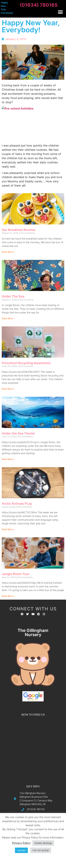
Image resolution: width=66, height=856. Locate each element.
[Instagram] (44, 614)
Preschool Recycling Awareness (26, 363)
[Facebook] (22, 614)
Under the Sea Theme (18, 433)
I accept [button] (21, 850)
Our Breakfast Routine (19, 230)
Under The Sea (13, 296)
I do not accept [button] (40, 850)
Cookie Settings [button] (43, 843)
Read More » (8, 252)
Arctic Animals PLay (17, 503)
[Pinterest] (38, 614)
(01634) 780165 (39, 5)
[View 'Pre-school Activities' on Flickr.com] (33, 123)
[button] (60, 12)
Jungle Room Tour (15, 574)
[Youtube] (33, 614)
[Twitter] (27, 614)
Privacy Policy (21, 843)
